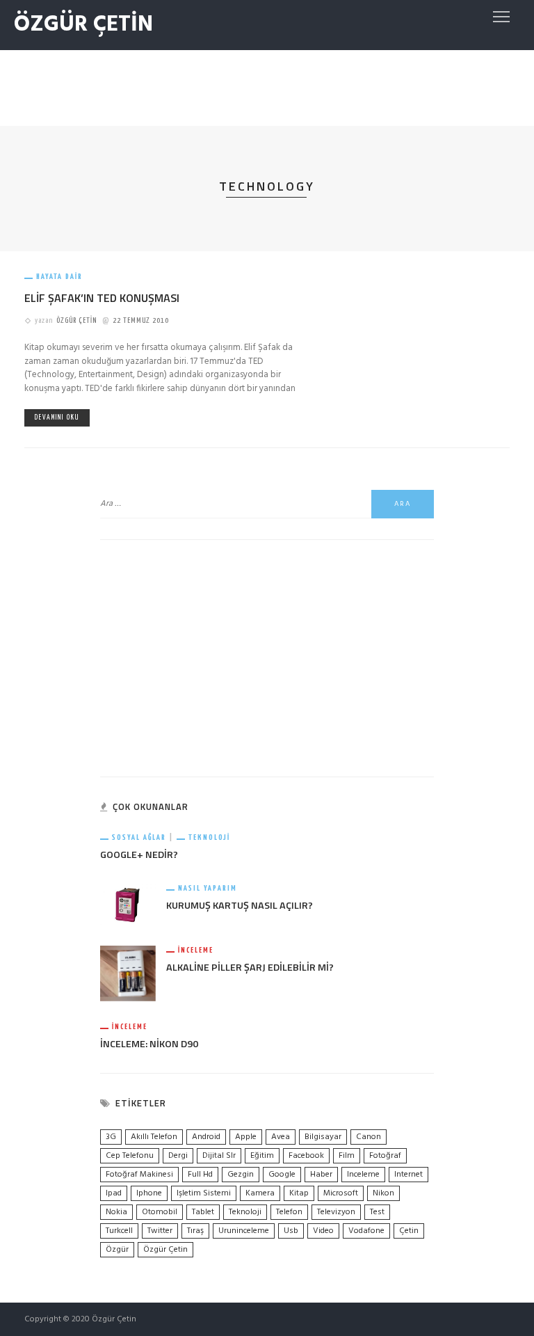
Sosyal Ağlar (139, 837)
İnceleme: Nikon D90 (149, 1043)
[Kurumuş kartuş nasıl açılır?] (128, 904)
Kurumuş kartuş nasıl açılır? (239, 905)
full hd (200, 1175)
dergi (178, 1156)
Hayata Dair (59, 276)
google (282, 1175)
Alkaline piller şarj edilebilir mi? (250, 967)
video (323, 1231)
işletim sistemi (204, 1193)
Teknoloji (209, 837)
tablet (203, 1212)
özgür (117, 1250)
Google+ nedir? (139, 854)
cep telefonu (130, 1156)
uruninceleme (243, 1231)
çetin (409, 1231)
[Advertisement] (267, 85)
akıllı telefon (154, 1137)
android (206, 1137)
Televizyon (336, 1212)
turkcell (119, 1231)
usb (291, 1231)
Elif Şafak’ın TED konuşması (101, 297)
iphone (149, 1193)
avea (280, 1137)
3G (111, 1137)
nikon (383, 1193)
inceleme (363, 1175)
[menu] (501, 16)
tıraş (195, 1231)
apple (246, 1137)
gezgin (240, 1175)
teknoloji (245, 1212)
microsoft (340, 1193)
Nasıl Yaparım (207, 888)
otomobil (159, 1212)
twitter (159, 1231)
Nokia (116, 1212)
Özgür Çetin (76, 320)
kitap (299, 1193)
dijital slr (219, 1156)
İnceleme (195, 950)
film (347, 1156)
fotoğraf (385, 1156)
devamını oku (57, 417)
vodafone (366, 1231)
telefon (289, 1212)
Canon (368, 1137)
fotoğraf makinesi (139, 1175)
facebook (306, 1156)
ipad (114, 1193)
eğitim (262, 1156)
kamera (260, 1193)
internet (408, 1175)
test (377, 1212)
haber (321, 1175)
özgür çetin (165, 1250)
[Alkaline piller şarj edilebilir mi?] (128, 974)
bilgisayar (323, 1137)
